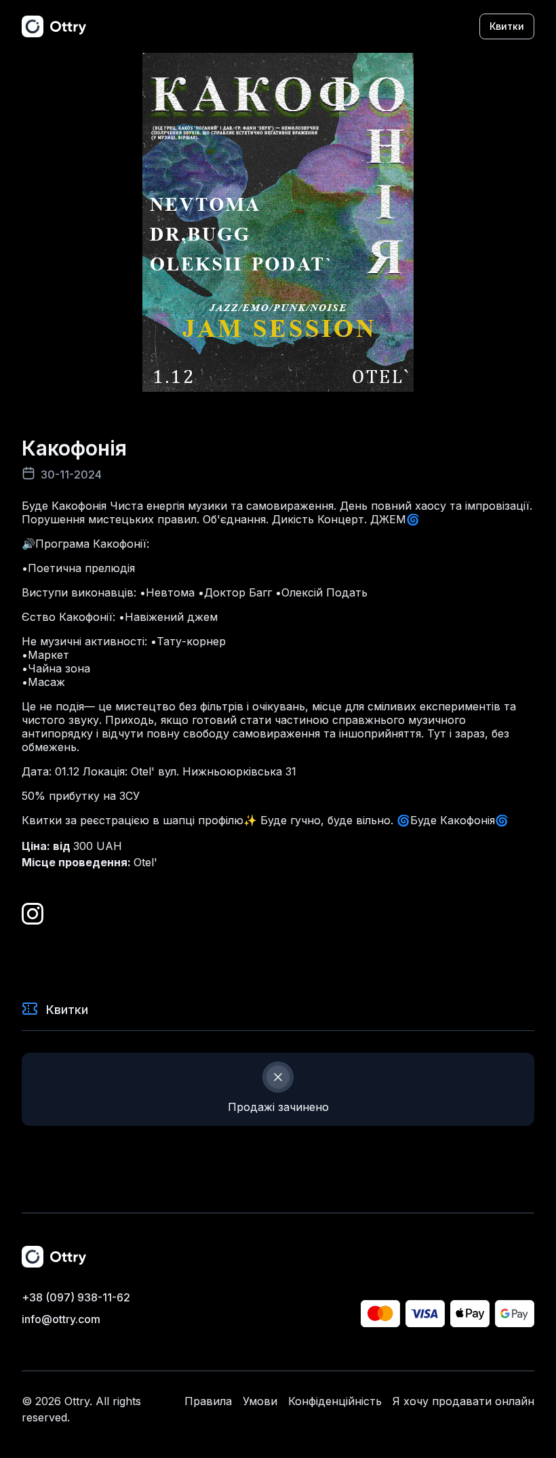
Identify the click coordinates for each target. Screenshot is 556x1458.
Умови (260, 1401)
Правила (208, 1401)
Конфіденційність (335, 1401)
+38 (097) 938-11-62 (76, 1297)
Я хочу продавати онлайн (463, 1401)
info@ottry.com (61, 1319)
